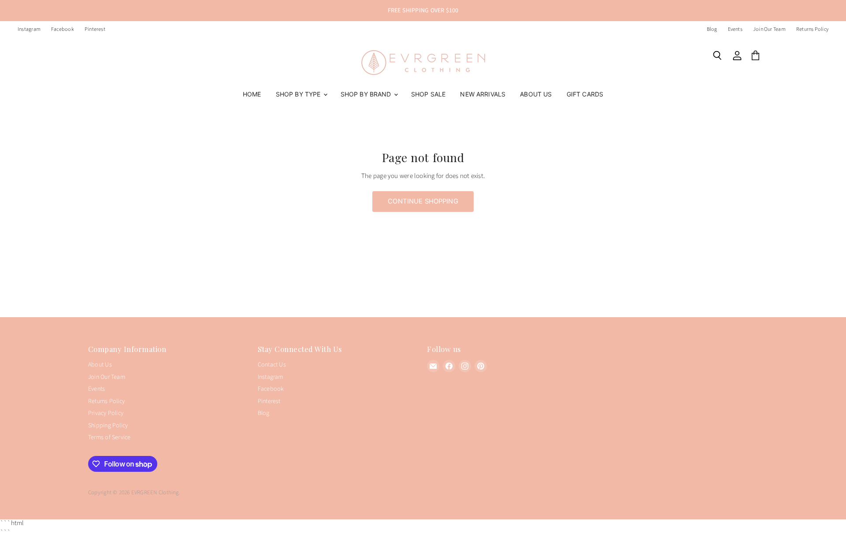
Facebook (62, 29)
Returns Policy (812, 29)
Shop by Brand (367, 94)
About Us (536, 94)
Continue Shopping (423, 201)
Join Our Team (769, 29)
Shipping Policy (108, 425)
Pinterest (95, 29)
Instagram (29, 29)
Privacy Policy (105, 413)
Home (252, 94)
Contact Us (272, 364)
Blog (712, 29)
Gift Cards (585, 94)
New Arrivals (482, 94)
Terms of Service (109, 437)
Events (735, 29)
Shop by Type (299, 94)
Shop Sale (428, 94)
